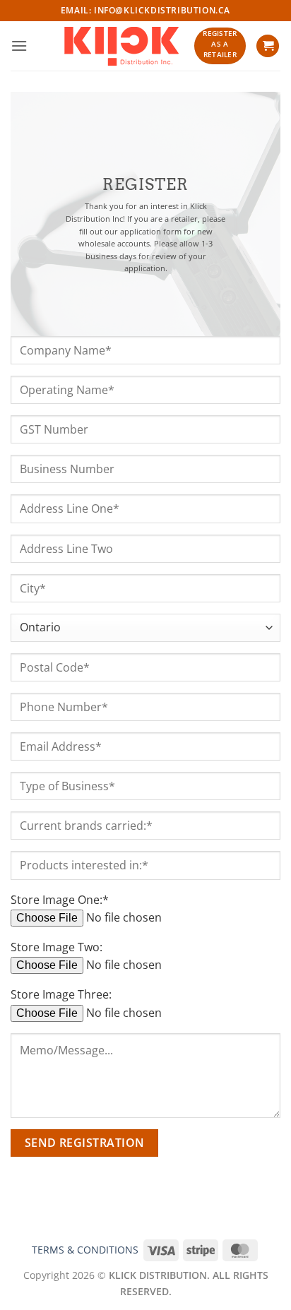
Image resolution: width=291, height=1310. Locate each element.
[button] (19, 45)
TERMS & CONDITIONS (85, 1249)
